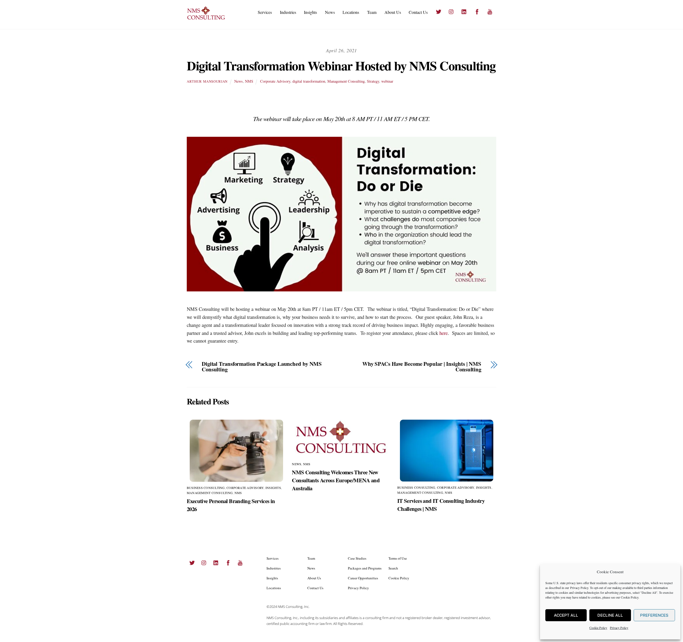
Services (265, 12)
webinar (387, 81)
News (330, 12)
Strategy (373, 81)
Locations (351, 12)
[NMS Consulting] (206, 19)
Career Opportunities (363, 578)
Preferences (654, 615)
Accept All (566, 615)
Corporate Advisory (275, 81)
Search (393, 568)
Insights (310, 12)
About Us (392, 12)
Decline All (610, 615)
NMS (249, 81)
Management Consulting (346, 81)
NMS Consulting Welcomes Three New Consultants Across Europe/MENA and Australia (336, 480)
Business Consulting (206, 487)
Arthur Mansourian (207, 81)
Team (371, 12)
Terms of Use (397, 558)
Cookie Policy (629, 597)
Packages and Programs (365, 568)
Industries (288, 12)
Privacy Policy (579, 587)
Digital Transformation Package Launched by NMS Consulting (262, 366)
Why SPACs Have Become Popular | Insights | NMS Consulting (421, 366)
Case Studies (357, 558)
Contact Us (418, 12)
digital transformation (308, 81)
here (443, 333)
